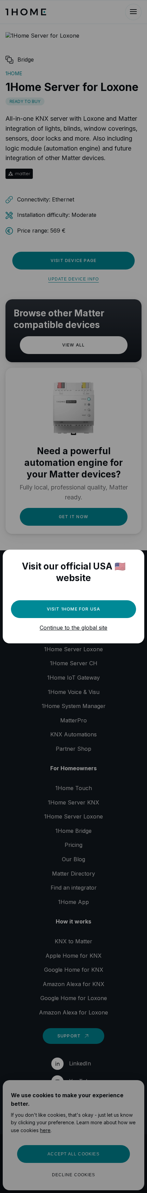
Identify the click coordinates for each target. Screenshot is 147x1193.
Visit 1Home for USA (74, 609)
